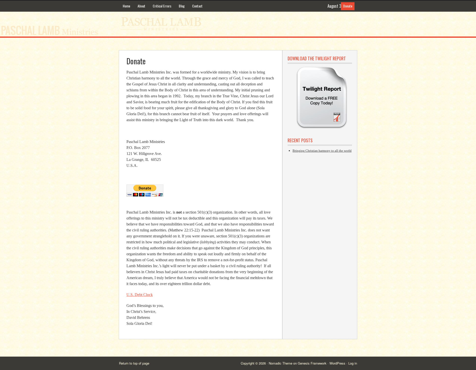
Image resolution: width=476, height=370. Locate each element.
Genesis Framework (312, 363)
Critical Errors (162, 5)
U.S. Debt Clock (139, 295)
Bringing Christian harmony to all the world (322, 150)
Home (126, 5)
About (141, 5)
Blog (182, 5)
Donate (347, 5)
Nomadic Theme (280, 363)
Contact (197, 5)
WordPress (337, 363)
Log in (352, 363)
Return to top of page (134, 363)
